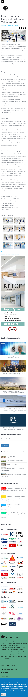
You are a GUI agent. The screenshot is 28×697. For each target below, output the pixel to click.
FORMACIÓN (4, 673)
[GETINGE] (20, 586)
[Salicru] (20, 577)
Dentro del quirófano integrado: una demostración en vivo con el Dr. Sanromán (14, 356)
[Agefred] (12, 542)
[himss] (20, 601)
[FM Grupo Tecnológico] (4, 562)
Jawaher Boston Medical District (14, 460)
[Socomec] (12, 566)
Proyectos (5, 31)
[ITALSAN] (4, 539)
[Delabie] (4, 545)
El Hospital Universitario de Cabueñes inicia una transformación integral (14, 374)
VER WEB (16, 25)
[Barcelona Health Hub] (4, 618)
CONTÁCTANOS (5, 676)
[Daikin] (20, 557)
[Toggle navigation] (2, 1)
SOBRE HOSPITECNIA (6, 662)
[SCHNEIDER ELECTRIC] (12, 539)
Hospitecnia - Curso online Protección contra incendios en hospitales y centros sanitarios (13, 491)
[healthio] (20, 607)
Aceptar (3, 694)
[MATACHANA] (4, 586)
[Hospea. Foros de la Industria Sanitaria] (4, 607)
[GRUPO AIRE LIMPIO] (4, 557)
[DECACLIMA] (4, 570)
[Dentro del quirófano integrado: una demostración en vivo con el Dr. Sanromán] (14, 348)
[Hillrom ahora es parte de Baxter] (20, 539)
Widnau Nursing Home (12, 464)
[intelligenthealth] (4, 613)
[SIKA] (12, 557)
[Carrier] (4, 542)
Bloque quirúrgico (6, 37)
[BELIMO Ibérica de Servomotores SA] (12, 592)
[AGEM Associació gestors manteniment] (12, 601)
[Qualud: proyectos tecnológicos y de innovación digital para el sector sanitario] (4, 577)
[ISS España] (12, 570)
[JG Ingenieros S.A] (12, 534)
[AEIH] (4, 601)
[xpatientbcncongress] (20, 613)
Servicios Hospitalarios (8, 35)
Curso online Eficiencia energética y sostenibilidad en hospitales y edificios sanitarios (13, 515)
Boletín (18, 435)
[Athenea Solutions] (12, 624)
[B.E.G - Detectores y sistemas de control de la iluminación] (12, 545)
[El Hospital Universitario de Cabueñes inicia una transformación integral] (14, 366)
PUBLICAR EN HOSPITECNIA (8, 665)
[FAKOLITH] (12, 577)
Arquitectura (5, 33)
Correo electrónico (6, 439)
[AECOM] (20, 592)
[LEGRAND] (4, 548)
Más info (23, 690)
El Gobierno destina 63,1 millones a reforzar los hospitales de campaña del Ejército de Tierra (14, 428)
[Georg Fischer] (12, 574)
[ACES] (20, 618)
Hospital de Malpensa (12, 457)
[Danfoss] (4, 574)
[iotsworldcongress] (12, 613)
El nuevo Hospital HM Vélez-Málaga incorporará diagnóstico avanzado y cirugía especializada (14, 391)
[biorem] (12, 607)
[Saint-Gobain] (20, 542)
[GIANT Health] (4, 624)
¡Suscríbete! (5, 445)
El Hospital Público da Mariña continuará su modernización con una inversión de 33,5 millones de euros (14, 410)
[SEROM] (20, 545)
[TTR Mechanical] (4, 589)
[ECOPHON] (4, 566)
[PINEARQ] (19, 534)
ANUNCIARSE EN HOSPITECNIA (9, 669)
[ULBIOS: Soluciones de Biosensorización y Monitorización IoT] (20, 589)
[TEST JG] (12, 586)
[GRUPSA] (20, 562)
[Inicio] (5, 8)
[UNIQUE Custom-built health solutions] (12, 618)
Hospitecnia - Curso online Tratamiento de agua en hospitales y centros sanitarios (13, 507)
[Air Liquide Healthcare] (4, 534)
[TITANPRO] (12, 589)
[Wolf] (4, 592)
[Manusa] (20, 570)
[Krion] (12, 562)
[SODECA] (20, 566)
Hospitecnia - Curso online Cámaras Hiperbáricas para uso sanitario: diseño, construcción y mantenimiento (13, 499)
